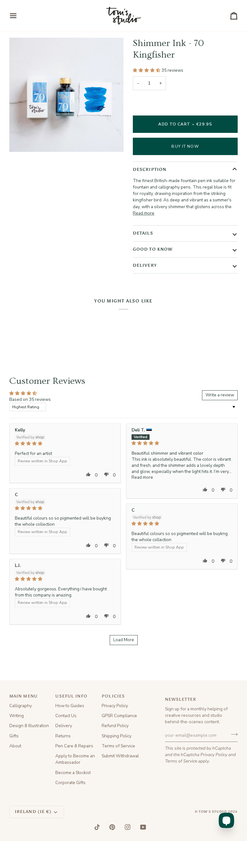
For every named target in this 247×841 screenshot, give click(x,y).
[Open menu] (19, 16)
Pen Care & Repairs (74, 746)
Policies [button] (113, 696)
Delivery (145, 265)
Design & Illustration (29, 726)
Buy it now (185, 146)
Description (149, 169)
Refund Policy (115, 726)
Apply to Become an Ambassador (75, 759)
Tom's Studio (213, 812)
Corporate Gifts (70, 783)
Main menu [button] (23, 696)
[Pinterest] (112, 827)
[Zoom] (21, 139)
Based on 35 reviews (30, 399)
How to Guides (69, 706)
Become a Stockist (73, 773)
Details (143, 233)
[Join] (232, 734)
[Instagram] (128, 827)
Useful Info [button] (71, 696)
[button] (147, 70)
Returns (63, 736)
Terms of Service (181, 761)
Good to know (153, 249)
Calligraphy (20, 706)
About (15, 746)
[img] (65, 443)
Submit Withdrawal (120, 756)
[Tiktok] (97, 827)
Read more (143, 213)
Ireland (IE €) (33, 811)
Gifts (14, 736)
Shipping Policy (117, 736)
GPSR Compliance (119, 716)
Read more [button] (142, 477)
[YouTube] (143, 827)
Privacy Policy (213, 755)
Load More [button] (123, 640)
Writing (16, 716)
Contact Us (66, 716)
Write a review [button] (220, 395)
